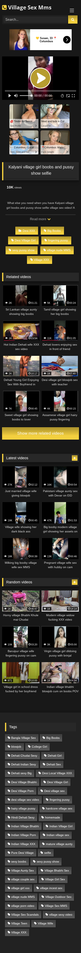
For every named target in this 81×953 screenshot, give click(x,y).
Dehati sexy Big (21, 773)
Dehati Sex (54, 764)
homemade (52, 817)
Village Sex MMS (56, 905)
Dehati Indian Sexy (23, 764)
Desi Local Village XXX (57, 773)
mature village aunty (59, 844)
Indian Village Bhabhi (25, 826)
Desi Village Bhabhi (24, 782)
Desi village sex (54, 791)
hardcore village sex (59, 808)
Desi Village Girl (25, 240)
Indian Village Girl (60, 826)
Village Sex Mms (29, 7)
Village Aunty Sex (22, 870)
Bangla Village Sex (23, 737)
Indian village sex (58, 835)
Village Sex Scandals (25, 914)
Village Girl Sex (55, 879)
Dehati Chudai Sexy (24, 755)
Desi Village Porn (22, 791)
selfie (47, 852)
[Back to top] (68, 940)
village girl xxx (20, 888)
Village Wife (45, 923)
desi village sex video (25, 799)
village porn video (22, 905)
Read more (38, 219)
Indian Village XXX (23, 844)
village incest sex (51, 888)
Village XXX (41, 259)
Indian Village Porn (23, 835)
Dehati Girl (55, 755)
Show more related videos (40, 433)
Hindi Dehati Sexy (22, 817)
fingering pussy (58, 240)
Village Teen (19, 923)
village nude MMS (58, 250)
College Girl (39, 746)
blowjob (16, 746)
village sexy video (60, 914)
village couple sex (22, 879)
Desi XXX (29, 230)
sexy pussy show (23, 250)
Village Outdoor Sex (58, 896)
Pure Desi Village (22, 852)
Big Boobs (54, 230)
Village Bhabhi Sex (56, 870)
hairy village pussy (23, 808)
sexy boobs (18, 861)
